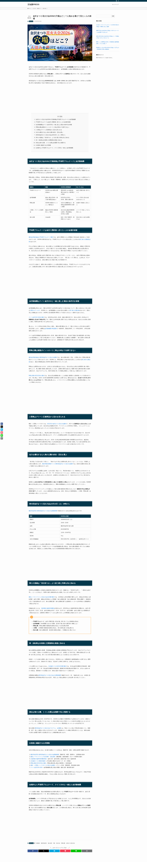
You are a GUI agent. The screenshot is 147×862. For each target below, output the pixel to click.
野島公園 (63, 843)
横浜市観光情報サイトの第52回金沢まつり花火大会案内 (57, 463)
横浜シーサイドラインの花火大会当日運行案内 (42, 597)
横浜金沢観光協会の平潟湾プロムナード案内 (41, 237)
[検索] (118, 1)
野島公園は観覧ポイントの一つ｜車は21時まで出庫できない (52, 127)
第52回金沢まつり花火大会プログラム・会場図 (48, 728)
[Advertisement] (60, 97)
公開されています (35, 310)
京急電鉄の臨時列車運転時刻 (39, 758)
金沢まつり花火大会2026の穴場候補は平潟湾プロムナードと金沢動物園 (56, 119)
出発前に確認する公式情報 (43, 145)
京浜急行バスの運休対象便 (38, 761)
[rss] (116, 1)
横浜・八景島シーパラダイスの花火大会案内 (43, 765)
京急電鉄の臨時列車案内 (48, 608)
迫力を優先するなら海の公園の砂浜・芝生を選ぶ (49, 132)
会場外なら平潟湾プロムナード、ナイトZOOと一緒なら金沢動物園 (54, 147)
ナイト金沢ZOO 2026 (36, 767)
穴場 (54, 843)
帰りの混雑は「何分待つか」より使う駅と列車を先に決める (52, 137)
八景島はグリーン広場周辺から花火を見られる (49, 129)
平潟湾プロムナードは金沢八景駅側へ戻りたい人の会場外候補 (53, 122)
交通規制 (38, 843)
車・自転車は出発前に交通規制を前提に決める (49, 140)
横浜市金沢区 (44, 843)
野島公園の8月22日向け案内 (36, 375)
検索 (113, 16)
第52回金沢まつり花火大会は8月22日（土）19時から (50, 135)
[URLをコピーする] (87, 851)
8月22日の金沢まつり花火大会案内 (56, 423)
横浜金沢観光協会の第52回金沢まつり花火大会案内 (43, 357)
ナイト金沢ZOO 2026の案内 (36, 317)
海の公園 (50, 843)
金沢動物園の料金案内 (51, 328)
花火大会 (31, 21)
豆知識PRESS (33, 4)
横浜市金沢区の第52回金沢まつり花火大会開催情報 (43, 510)
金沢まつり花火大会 (70, 843)
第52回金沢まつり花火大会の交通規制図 (50, 675)
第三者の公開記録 (74, 310)
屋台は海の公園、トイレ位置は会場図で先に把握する (51, 142)
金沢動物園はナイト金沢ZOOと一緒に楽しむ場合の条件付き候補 (54, 124)
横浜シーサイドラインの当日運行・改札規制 (43, 756)
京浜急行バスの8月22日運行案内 (57, 666)
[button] (33, 851)
